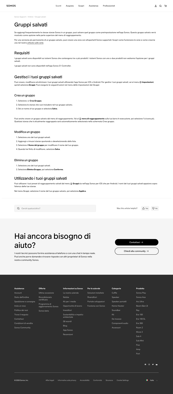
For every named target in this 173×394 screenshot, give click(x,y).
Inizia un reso (20, 306)
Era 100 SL (140, 319)
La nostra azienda (71, 293)
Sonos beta (44, 311)
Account (18, 293)
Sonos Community (22, 327)
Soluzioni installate (95, 293)
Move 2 (139, 332)
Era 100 (139, 314)
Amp (138, 349)
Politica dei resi (21, 310)
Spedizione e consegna (24, 301)
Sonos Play (141, 293)
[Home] (11, 6)
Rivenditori (92, 297)
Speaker (115, 297)
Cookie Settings (123, 380)
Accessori (116, 327)
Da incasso (116, 319)
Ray (137, 310)
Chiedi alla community (135, 251)
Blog (65, 325)
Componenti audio (120, 323)
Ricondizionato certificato (45, 298)
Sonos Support (20, 17)
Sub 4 (138, 336)
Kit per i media (69, 301)
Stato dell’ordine (21, 297)
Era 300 (139, 323)
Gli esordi (67, 321)
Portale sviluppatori (96, 301)
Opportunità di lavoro (72, 306)
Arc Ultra (140, 301)
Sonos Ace (141, 297)
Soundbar (116, 310)
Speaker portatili (119, 301)
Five (138, 345)
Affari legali (50, 380)
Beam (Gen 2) (142, 306)
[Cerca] (160, 6)
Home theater (118, 306)
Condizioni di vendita (23, 323)
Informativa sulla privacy (67, 380)
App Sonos (68, 330)
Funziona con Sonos (96, 306)
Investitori (67, 310)
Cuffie (114, 293)
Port (138, 353)
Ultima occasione (46, 293)
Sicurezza (109, 380)
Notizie (66, 297)
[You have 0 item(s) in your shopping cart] (165, 6)
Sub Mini (140, 340)
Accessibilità (84, 380)
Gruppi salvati (40, 17)
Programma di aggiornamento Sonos (48, 305)
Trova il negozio (21, 314)
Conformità (97, 380)
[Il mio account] (156, 6)
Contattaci (134, 242)
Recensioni (68, 334)
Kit (113, 314)
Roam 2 (139, 327)
